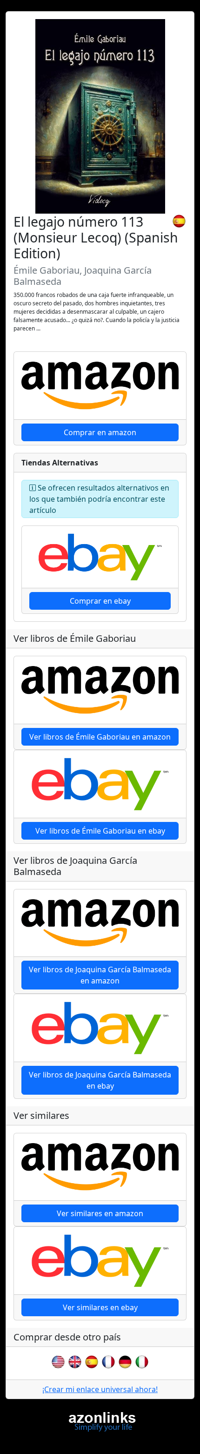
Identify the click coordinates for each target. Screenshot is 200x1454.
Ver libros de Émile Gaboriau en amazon (100, 737)
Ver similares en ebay (100, 1307)
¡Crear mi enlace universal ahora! (100, 1389)
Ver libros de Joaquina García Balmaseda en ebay (100, 1080)
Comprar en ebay (100, 601)
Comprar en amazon (100, 432)
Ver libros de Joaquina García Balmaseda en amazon (100, 975)
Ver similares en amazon (100, 1213)
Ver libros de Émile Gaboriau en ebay (100, 831)
